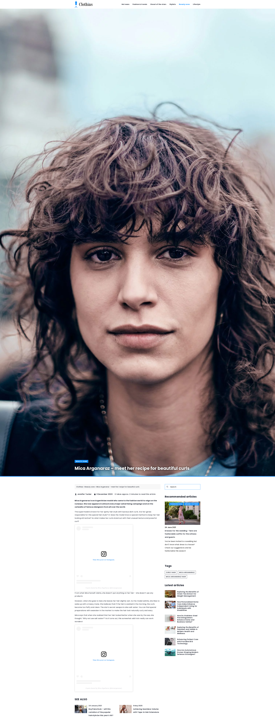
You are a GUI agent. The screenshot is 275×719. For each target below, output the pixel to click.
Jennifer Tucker (84, 494)
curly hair (171, 572)
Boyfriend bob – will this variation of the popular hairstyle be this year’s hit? (101, 712)
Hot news (125, 4)
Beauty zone (184, 4)
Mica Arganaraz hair (176, 577)
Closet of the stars (158, 4)
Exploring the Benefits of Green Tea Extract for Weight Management (188, 594)
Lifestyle (196, 4)
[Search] (167, 486)
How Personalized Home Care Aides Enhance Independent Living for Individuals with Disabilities (187, 606)
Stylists (173, 4)
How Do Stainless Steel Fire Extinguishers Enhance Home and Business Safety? (187, 619)
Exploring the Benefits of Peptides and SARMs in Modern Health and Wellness (188, 630)
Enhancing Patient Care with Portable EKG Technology (187, 641)
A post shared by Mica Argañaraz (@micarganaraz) (104, 588)
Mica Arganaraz (187, 572)
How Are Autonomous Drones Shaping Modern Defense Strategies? (187, 652)
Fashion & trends (140, 4)
